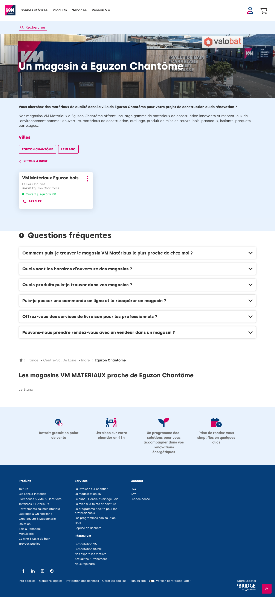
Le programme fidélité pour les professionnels (96, 511)
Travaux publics (29, 544)
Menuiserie (26, 534)
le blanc (26, 390)
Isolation (25, 524)
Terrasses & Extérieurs (34, 504)
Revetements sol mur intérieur (39, 509)
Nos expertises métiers (90, 554)
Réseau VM (101, 10)
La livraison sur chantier (91, 489)
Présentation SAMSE (88, 549)
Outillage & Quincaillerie (35, 514)
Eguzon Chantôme (37, 149)
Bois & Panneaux (30, 529)
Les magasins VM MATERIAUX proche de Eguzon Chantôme (106, 375)
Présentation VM (86, 544)
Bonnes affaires (34, 10)
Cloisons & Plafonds (32, 494)
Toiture (23, 489)
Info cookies (27, 581)
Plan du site (138, 581)
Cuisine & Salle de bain (34, 539)
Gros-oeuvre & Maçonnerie (37, 519)
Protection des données (82, 581)
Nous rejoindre (85, 564)
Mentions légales (51, 581)
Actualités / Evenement (91, 559)
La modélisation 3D (88, 494)
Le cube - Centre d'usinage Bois (96, 499)
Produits (60, 10)
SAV (133, 494)
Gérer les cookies (114, 581)
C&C (78, 523)
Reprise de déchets (88, 528)
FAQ (133, 489)
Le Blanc (68, 149)
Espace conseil (141, 499)
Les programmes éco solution (95, 518)
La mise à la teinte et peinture (95, 504)
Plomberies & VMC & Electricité (40, 499)
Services (79, 10)
